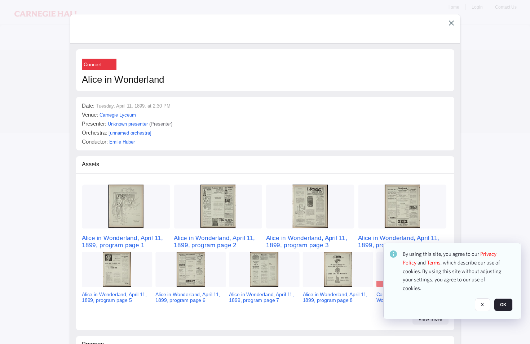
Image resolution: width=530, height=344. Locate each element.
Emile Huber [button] (122, 142)
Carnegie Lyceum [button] (118, 115)
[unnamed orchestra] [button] (130, 133)
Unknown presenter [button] (128, 124)
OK (503, 304)
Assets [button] (90, 164)
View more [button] (430, 319)
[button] (451, 23)
